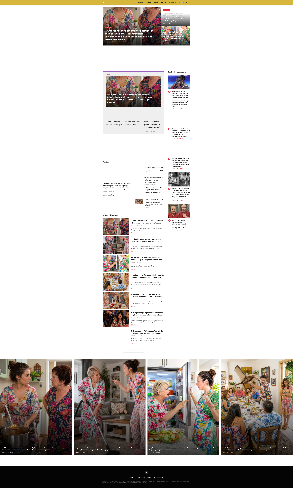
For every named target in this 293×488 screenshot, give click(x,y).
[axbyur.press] (103, 2)
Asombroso (140, 2)
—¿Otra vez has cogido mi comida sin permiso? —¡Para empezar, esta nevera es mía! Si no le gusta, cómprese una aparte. (173, 36)
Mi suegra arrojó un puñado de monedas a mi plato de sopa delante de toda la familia (147, 314)
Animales (163, 2)
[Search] (189, 2)
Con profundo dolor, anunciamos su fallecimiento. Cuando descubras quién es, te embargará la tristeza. (179, 224)
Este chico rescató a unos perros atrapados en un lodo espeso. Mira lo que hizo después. (133, 123)
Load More (133, 351)
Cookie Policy (151, 477)
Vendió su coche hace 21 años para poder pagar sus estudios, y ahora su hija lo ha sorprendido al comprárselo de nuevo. (181, 132)
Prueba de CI (172, 2)
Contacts (160, 477)
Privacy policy (140, 477)
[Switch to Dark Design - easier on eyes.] (187, 2)
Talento (155, 2)
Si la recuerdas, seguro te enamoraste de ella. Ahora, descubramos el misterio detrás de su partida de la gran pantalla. (181, 162)
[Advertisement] (146, 60)
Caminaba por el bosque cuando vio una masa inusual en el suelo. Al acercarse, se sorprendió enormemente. (114, 123)
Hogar (132, 477)
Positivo (148, 2)
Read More (134, 233)
